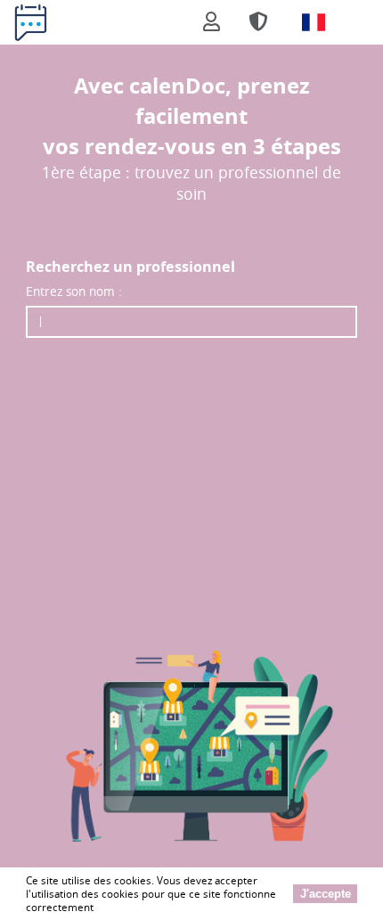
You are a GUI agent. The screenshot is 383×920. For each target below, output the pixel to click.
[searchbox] (191, 322)
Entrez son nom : (74, 291)
